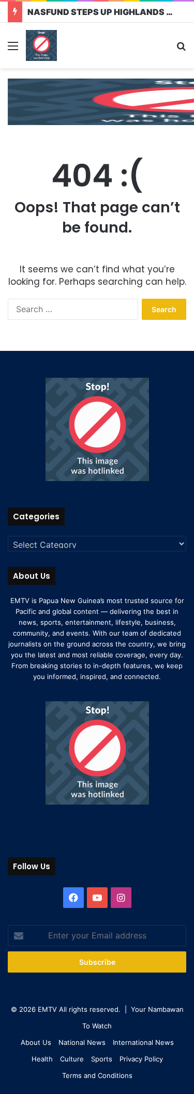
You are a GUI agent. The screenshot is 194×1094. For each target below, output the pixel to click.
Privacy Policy (141, 1059)
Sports (101, 1059)
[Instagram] (121, 897)
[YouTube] (97, 897)
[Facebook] (73, 897)
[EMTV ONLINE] (41, 45)
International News (143, 1042)
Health (42, 1059)
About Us (36, 1042)
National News (82, 1042)
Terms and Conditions (97, 1075)
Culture (72, 1059)
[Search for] (181, 49)
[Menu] (13, 49)
